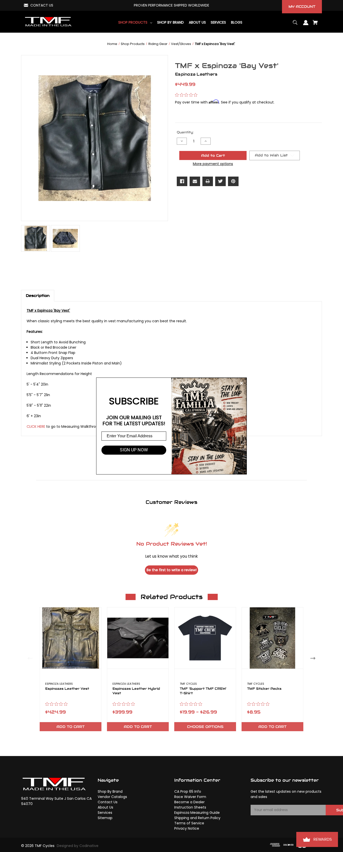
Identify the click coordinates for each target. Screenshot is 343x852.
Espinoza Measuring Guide (197, 812)
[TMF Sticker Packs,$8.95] (272, 638)
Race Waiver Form (190, 796)
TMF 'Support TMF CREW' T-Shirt (203, 691)
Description (37, 295)
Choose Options (205, 726)
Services (105, 812)
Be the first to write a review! (172, 569)
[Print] (207, 181)
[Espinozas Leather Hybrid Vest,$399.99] (137, 638)
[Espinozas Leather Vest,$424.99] (70, 638)
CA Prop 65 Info (187, 791)
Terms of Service (189, 823)
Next (314, 658)
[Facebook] (182, 181)
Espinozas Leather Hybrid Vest (136, 691)
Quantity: (185, 132)
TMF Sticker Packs (264, 689)
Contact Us (108, 802)
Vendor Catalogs (112, 796)
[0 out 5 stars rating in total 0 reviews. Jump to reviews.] (187, 94)
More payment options (213, 163)
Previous (29, 658)
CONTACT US (41, 5)
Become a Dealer (189, 802)
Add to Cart (70, 726)
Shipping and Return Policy (197, 817)
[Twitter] (220, 181)
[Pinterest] (233, 181)
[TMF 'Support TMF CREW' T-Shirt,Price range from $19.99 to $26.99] (205, 638)
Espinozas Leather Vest (67, 689)
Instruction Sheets (190, 807)
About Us (105, 807)
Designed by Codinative (77, 845)
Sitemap (105, 817)
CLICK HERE (36, 426)
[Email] (194, 181)
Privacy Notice (186, 828)
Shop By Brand (110, 791)
